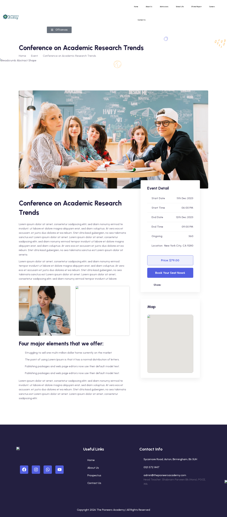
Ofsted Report (196, 6)
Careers (212, 6)
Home (136, 6)
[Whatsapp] (48, 469)
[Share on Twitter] (179, 284)
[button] (59, 30)
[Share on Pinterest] (186, 284)
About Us (149, 6)
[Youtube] (59, 469)
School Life (180, 6)
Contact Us (142, 20)
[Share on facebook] (172, 284)
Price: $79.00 (170, 260)
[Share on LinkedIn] (166, 284)
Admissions (164, 6)
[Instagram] (36, 469)
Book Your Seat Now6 (170, 273)
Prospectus (94, 475)
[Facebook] (24, 469)
